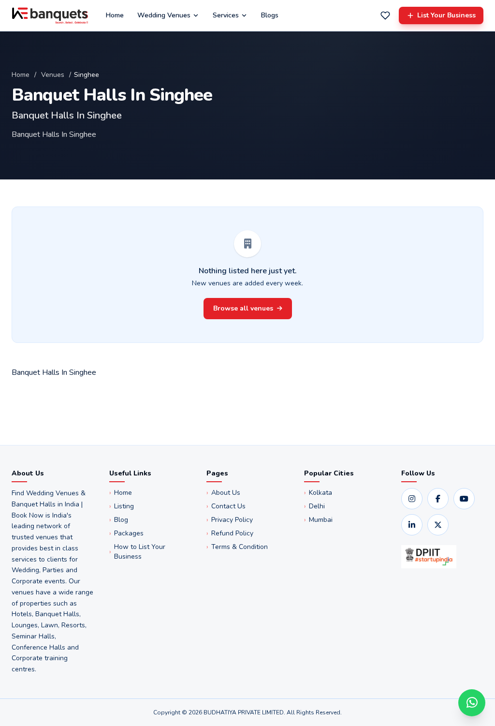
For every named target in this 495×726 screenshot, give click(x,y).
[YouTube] (464, 498)
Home (115, 15)
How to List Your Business (137, 551)
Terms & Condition (237, 546)
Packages (126, 533)
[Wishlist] (385, 15)
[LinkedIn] (411, 524)
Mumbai (318, 519)
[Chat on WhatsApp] (471, 702)
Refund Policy (229, 533)
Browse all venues (243, 308)
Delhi (314, 506)
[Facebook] (438, 498)
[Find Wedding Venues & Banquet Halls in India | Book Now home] (50, 15)
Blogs (269, 15)
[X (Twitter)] (438, 524)
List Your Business (446, 15)
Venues (52, 74)
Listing (121, 506)
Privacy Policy (229, 519)
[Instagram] (411, 498)
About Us (223, 492)
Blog (118, 519)
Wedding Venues (163, 15)
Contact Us (226, 506)
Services (226, 15)
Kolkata (318, 492)
